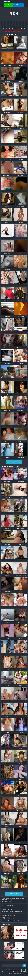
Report (19, 970)
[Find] (24, 965)
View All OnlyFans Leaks (13, 893)
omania (5, 1)
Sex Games (9, 4)
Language (18, 973)
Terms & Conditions (7, 971)
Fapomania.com (13, 970)
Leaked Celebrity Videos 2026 (14, 31)
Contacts (13, 973)
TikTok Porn (19, 4)
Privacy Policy (16, 971)
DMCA (23, 970)
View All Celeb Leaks (13, 462)
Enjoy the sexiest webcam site (19, 953)
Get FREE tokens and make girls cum (19, 945)
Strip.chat (17, 948)
